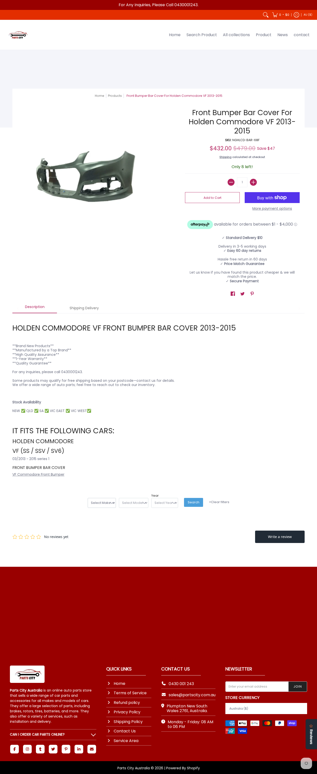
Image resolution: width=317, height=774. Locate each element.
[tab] (34, 308)
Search (193, 502)
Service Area (126, 741)
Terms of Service (130, 693)
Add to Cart (212, 198)
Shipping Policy (128, 721)
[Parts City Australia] (17, 35)
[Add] (253, 182)
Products (115, 96)
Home (99, 96)
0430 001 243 (181, 683)
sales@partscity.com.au (192, 695)
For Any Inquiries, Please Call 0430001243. (158, 5)
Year (155, 495)
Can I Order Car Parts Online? (37, 734)
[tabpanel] (158, 397)
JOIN (297, 686)
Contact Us (125, 731)
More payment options (272, 208)
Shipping (225, 157)
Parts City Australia (133, 768)
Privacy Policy (127, 712)
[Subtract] (231, 182)
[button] (280, 15)
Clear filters (219, 502)
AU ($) (308, 15)
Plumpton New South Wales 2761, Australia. (187, 708)
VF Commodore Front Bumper (38, 474)
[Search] (266, 15)
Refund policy (127, 702)
